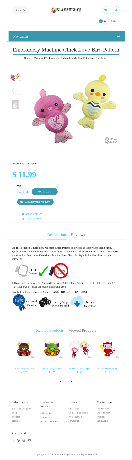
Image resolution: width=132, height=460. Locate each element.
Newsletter (73, 420)
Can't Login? (103, 420)
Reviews (78, 234)
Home (27, 58)
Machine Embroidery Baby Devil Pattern (112, 368)
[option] (74, 109)
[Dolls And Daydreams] (66, 12)
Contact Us (46, 417)
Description (56, 234)
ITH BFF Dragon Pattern (52, 368)
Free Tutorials (75, 416)
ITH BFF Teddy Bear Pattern (24, 368)
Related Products (50, 330)
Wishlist (100, 416)
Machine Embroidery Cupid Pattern (81, 368)
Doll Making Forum (78, 412)
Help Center (46, 413)
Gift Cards (73, 408)
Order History (103, 412)
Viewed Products (82, 330)
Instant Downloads (49, 421)
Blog (14, 412)
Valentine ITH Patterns (45, 58)
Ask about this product (37, 202)
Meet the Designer (21, 408)
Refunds (16, 420)
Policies (16, 416)
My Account (103, 408)
